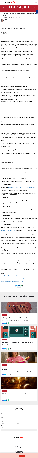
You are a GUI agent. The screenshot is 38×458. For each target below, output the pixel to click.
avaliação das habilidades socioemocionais (8, 28)
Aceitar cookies (22, 456)
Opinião (21, 11)
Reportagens (25, 11)
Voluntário (28, 423)
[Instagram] (15, 447)
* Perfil (2, 421)
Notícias (12, 11)
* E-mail (2, 417)
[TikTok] (20, 447)
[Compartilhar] (15, 285)
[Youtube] (18, 447)
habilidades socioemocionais (20, 28)
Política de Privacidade (19, 451)
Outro (35, 423)
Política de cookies (30, 454)
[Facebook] (23, 447)
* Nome (2, 413)
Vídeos (19, 11)
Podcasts (15, 11)
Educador (5, 423)
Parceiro (20, 423)
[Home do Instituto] (9, 2)
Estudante (13, 423)
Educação (19, 7)
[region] (19, 455)
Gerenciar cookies (15, 456)
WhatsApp (2, 425)
